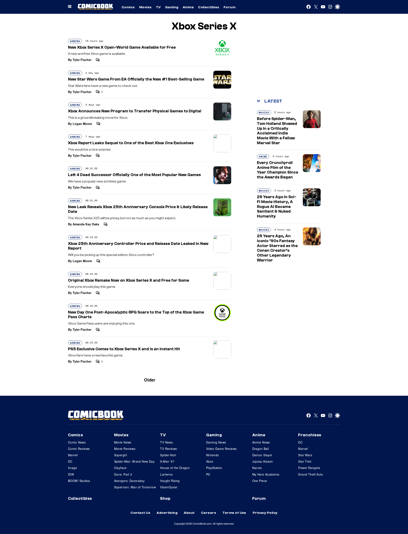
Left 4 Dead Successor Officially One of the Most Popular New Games (134, 174)
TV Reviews (168, 448)
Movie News (122, 442)
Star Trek (304, 461)
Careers (208, 513)
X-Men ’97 (167, 461)
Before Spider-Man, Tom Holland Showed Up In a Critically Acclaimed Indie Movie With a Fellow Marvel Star (277, 130)
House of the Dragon (175, 468)
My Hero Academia (265, 474)
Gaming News (216, 442)
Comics (128, 7)
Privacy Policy (265, 513)
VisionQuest (168, 487)
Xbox (209, 461)
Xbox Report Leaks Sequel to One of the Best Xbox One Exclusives (131, 143)
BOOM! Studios (79, 481)
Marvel (73, 455)
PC (208, 474)
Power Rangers (309, 468)
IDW (71, 474)
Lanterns (166, 474)
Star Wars (305, 455)
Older (149, 380)
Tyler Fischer (82, 60)
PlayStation (214, 468)
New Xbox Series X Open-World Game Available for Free (122, 47)
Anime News (261, 442)
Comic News (77, 442)
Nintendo (212, 455)
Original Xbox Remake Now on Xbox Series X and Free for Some (128, 280)
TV (158, 7)
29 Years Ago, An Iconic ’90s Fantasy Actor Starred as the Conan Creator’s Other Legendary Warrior (277, 248)
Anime (188, 7)
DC (70, 461)
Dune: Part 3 (123, 474)
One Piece (259, 481)
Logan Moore (82, 123)
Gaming (171, 7)
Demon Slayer (262, 455)
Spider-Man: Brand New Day (134, 461)
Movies (145, 7)
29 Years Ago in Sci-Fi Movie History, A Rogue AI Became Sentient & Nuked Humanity (276, 207)
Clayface (120, 468)
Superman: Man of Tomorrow (135, 487)
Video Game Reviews (221, 448)
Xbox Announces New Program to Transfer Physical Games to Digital (134, 111)
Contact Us (140, 513)
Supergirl (120, 455)
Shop (165, 498)
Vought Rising (170, 481)
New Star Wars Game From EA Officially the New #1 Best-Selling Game (136, 79)
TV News (166, 442)
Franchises (309, 435)
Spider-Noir (168, 455)
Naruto (257, 468)
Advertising (167, 513)
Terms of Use (234, 513)
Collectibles (208, 7)
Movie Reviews (124, 448)
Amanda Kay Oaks (86, 224)
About (189, 513)
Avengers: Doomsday (129, 481)
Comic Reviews (79, 448)
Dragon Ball (260, 448)
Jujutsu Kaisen (262, 461)
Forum (229, 7)
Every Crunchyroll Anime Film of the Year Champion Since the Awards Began (277, 169)
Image (72, 468)
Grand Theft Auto (310, 474)
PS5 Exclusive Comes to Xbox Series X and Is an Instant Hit (124, 349)
